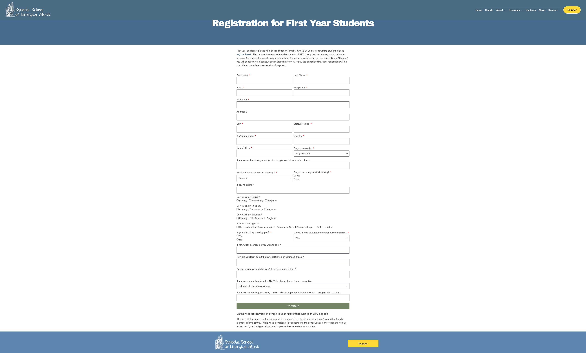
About (499, 10)
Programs (514, 10)
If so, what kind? (245, 184)
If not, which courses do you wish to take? (259, 244)
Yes (298, 175)
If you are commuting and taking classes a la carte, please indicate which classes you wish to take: (288, 292)
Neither (329, 227)
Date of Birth (243, 148)
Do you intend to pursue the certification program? (320, 232)
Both (319, 227)
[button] (504, 10)
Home (479, 10)
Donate (489, 10)
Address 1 (242, 99)
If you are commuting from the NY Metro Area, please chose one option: (275, 281)
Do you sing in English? (248, 196)
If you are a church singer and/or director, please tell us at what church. (274, 160)
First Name (243, 75)
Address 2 (242, 111)
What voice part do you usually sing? (256, 172)
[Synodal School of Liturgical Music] (28, 9)
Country (298, 135)
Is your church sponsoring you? (253, 232)
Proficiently (257, 200)
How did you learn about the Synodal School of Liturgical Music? (270, 256)
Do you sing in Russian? (249, 205)
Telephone (300, 87)
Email (240, 87)
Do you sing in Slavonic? (249, 214)
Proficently (257, 209)
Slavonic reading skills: (248, 223)
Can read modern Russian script (256, 227)
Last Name (300, 75)
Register (363, 343)
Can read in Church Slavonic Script (295, 227)
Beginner (272, 200)
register (244, 54)
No (297, 179)
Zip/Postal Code (245, 135)
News (542, 10)
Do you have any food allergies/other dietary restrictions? (267, 269)
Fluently (243, 200)
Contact (552, 10)
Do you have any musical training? (312, 172)
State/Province (302, 123)
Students (531, 10)
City (239, 123)
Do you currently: (303, 148)
